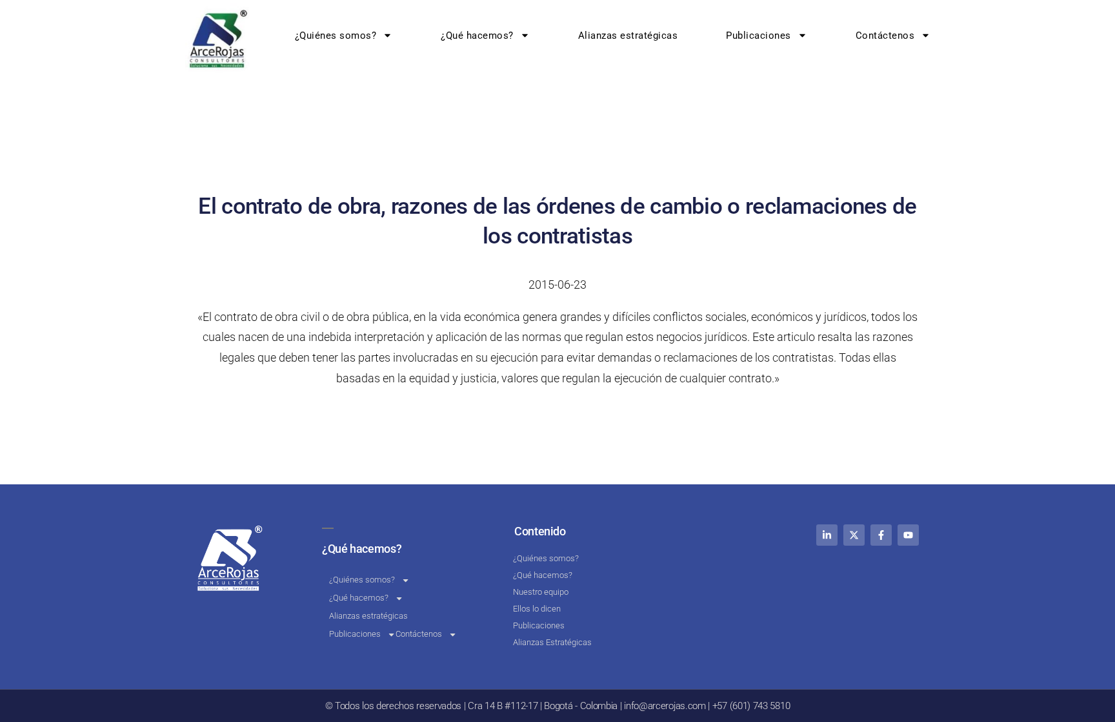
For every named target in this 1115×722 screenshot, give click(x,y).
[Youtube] (908, 535)
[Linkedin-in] (827, 535)
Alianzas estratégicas (628, 35)
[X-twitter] (854, 535)
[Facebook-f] (881, 535)
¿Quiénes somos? (336, 35)
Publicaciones (759, 35)
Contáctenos (885, 35)
